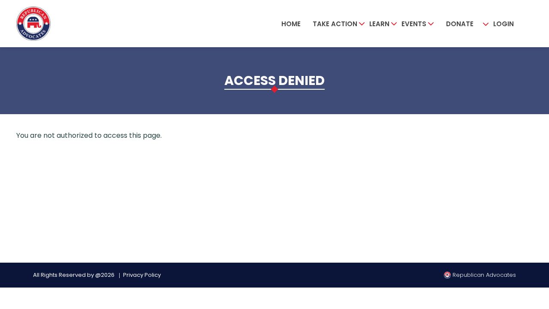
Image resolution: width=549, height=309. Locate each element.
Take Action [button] (335, 23)
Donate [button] (460, 23)
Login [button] (503, 23)
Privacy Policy (142, 275)
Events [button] (413, 23)
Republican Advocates (483, 275)
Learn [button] (379, 23)
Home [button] (291, 23)
